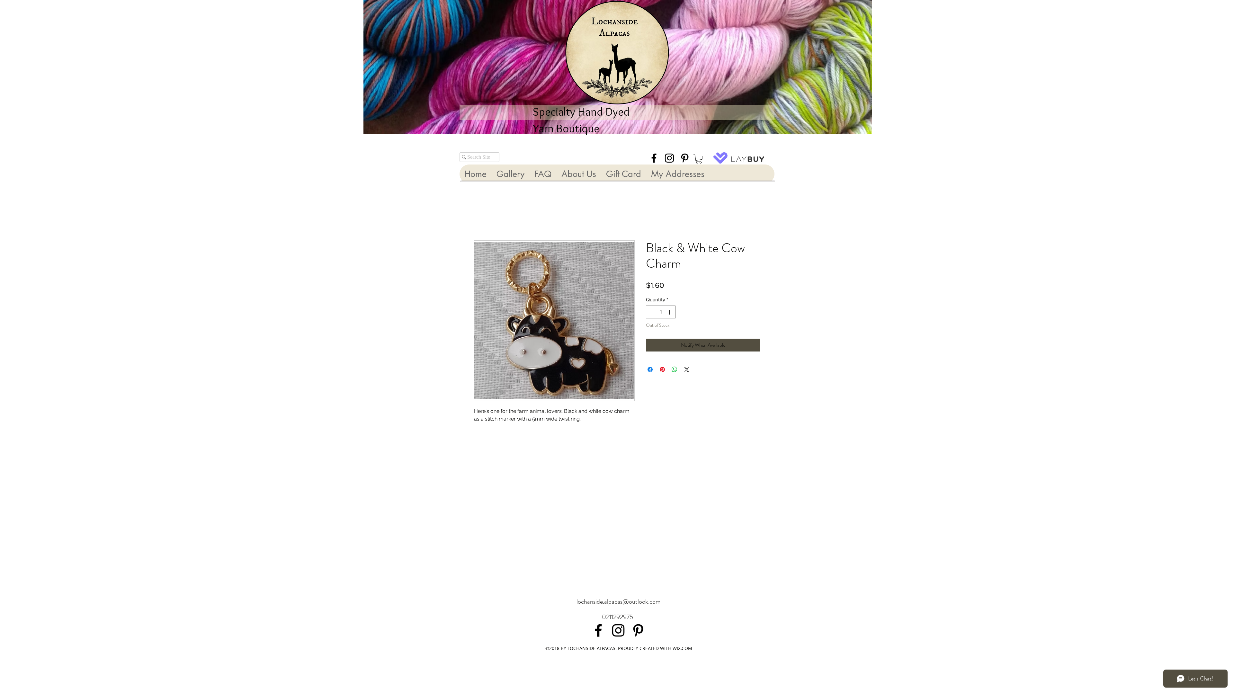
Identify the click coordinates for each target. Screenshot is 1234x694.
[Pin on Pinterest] (662, 370)
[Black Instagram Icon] (669, 158)
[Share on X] (687, 370)
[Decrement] (651, 313)
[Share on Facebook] (650, 370)
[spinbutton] (661, 313)
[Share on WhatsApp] (674, 370)
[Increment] (670, 313)
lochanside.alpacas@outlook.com (618, 601)
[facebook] (654, 158)
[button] (698, 159)
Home (480, 218)
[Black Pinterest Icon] (685, 158)
